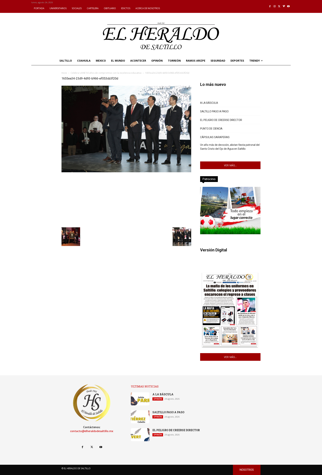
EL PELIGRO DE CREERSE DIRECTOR (221, 120)
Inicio (64, 72)
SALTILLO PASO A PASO (214, 111)
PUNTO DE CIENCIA (211, 128)
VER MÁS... (230, 165)
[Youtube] (288, 6)
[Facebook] (270, 6)
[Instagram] (274, 6)
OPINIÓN (158, 399)
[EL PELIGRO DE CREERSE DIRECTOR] (140, 434)
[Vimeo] (284, 6)
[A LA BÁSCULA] (140, 398)
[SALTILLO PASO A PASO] (140, 416)
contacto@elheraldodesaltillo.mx (91, 431)
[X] (279, 6)
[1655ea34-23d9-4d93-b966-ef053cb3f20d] (126, 171)
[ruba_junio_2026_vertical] (230, 233)
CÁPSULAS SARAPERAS (215, 137)
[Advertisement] (126, 199)
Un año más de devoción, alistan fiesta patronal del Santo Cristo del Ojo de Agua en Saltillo (230, 146)
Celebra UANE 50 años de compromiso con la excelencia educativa (106, 72)
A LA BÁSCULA (209, 102)
